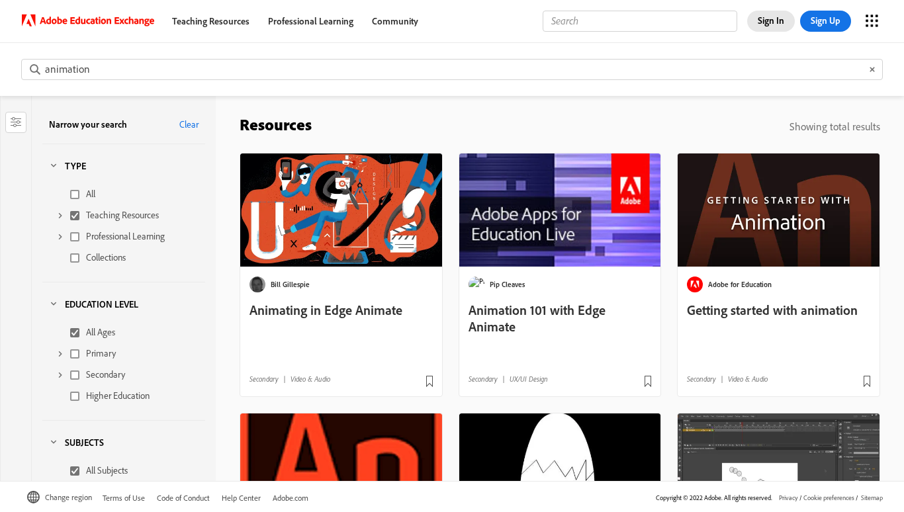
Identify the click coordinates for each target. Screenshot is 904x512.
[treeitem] (127, 194)
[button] (15, 122)
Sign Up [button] (825, 20)
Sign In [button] (771, 20)
